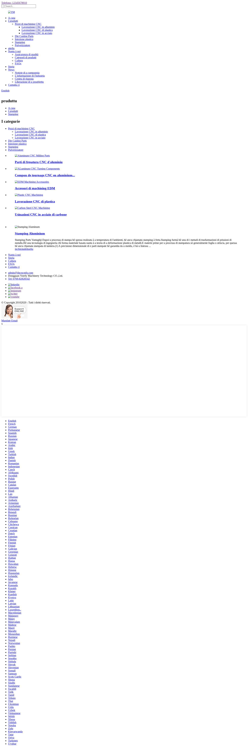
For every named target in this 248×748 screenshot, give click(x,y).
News (11, 69)
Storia (11, 66)
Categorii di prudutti (25, 57)
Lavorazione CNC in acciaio (37, 33)
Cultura (19, 60)
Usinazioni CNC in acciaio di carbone (41, 214)
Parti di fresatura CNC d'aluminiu (39, 162)
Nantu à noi (14, 51)
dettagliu (28, 249)
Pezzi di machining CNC (28, 24)
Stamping (20, 42)
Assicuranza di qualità (26, 54)
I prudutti (13, 20)
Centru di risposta (24, 78)
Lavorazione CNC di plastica (37, 30)
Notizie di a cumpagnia (27, 72)
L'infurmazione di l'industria (30, 75)
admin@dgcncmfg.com (20, 272)
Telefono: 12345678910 (14, 2)
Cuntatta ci (14, 84)
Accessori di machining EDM (35, 188)
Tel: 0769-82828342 (19, 278)
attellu (11, 48)
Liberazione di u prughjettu (29, 81)
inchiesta (19, 249)
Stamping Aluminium (30, 233)
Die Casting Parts (24, 36)
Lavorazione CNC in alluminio (38, 27)
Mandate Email (9, 320)
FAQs (18, 63)
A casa (11, 17)
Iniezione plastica (24, 39)
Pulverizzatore (22, 45)
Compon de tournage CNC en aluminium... (45, 175)
